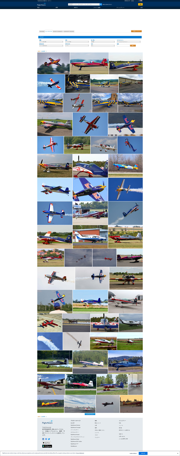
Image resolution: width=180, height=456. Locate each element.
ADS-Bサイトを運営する (124, 430)
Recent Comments (58, 31)
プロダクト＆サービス (76, 420)
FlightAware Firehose (75, 425)
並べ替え (93, 40)
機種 (40, 40)
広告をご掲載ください (100, 430)
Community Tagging (69, 31)
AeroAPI (72, 423)
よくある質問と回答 (123, 438)
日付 (92, 43)
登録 (140, 4)
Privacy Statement (80, 453)
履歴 (96, 427)
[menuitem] (38, 7)
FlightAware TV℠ (74, 443)
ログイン (49, 0)
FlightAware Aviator (75, 434)
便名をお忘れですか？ (107, 4)
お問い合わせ (122, 436)
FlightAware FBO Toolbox (76, 441)
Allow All (143, 453)
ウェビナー (97, 437)
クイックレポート (75, 429)
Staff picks (67, 43)
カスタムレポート (75, 432)
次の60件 (43, 51)
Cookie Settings (133, 453)
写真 (120, 423)
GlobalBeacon (74, 446)
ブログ (96, 435)
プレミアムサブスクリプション (78, 436)
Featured (42, 31)
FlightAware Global (75, 439)
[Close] (177, 453)
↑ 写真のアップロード (136, 31)
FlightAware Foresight (75, 427)
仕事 (96, 425)
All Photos (48, 31)
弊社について (98, 423)
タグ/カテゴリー (120, 40)
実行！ (133, 45)
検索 (118, 43)
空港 (66, 40)
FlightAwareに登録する (42, 0)
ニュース (97, 432)
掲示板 (120, 427)
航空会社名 (41, 43)
